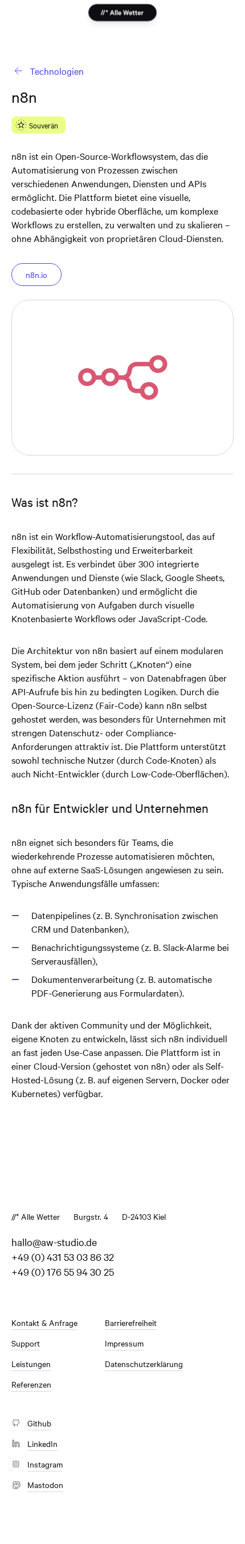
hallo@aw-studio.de (54, 1241)
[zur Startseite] (122, 12)
